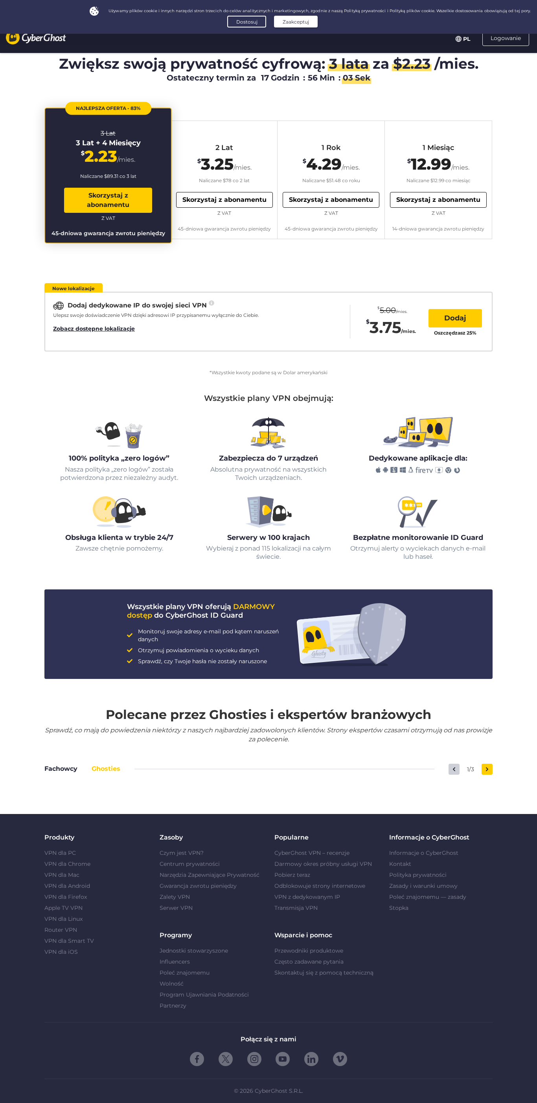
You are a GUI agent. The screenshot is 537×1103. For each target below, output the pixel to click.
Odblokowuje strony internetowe (319, 885)
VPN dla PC (60, 852)
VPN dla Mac (61, 874)
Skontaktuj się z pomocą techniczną (323, 972)
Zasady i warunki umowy (423, 885)
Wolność (172, 983)
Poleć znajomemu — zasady (427, 896)
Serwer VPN (176, 907)
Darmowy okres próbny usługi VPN (323, 863)
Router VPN (60, 929)
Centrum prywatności (190, 863)
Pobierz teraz (292, 874)
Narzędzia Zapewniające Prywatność (209, 874)
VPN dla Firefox (65, 896)
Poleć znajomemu (185, 972)
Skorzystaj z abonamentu (108, 200)
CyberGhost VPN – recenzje (311, 852)
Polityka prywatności (418, 874)
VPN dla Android (67, 885)
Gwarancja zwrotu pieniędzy (198, 885)
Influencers (175, 961)
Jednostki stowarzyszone (194, 950)
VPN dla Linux (63, 918)
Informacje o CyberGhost (423, 852)
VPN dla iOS (61, 951)
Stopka (398, 907)
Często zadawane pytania (309, 961)
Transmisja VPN (296, 907)
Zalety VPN (175, 896)
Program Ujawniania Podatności (204, 994)
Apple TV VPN (63, 907)
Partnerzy (173, 1005)
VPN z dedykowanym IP (307, 896)
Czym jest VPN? (182, 852)
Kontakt (400, 863)
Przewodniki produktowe (308, 950)
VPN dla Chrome (67, 863)
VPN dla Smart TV (69, 940)
